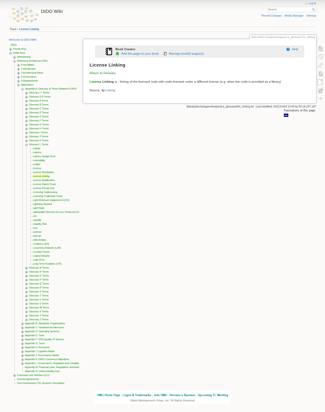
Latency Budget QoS (44, 156)
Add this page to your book (139, 53)
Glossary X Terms (39, 311)
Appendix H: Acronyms (37, 347)
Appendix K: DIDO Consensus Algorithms (47, 359)
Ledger (36, 164)
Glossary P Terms (39, 279)
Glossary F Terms (39, 120)
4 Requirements (29, 80)
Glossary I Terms (38, 132)
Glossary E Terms (39, 116)
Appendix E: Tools (34, 335)
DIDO (14, 45)
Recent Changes (272, 15)
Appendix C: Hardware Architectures (44, 327)
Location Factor (41, 251)
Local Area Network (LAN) (47, 247)
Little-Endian (39, 239)
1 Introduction (28, 68)
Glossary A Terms (38, 100)
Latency (37, 152)
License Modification (44, 180)
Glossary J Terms (38, 136)
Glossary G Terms (39, 124)
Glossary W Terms (39, 307)
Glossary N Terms (39, 271)
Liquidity (37, 220)
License (37, 168)
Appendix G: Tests (35, 343)
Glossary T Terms (39, 295)
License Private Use (44, 188)
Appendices (27, 84)
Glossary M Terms (39, 267)
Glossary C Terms (39, 108)
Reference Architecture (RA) (32, 60)
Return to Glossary (103, 73)
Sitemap (311, 15)
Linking (110, 90)
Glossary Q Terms (39, 283)
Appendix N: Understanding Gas (42, 371)
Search (314, 9)
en (286, 115)
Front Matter (27, 64)
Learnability (39, 160)
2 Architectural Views (32, 72)
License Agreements (28, 379)
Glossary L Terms (38, 144)
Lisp (35, 228)
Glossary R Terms (39, 287)
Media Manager (294, 15)
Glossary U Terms (39, 299)
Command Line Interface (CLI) (33, 375)
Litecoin (37, 236)
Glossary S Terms (39, 291)
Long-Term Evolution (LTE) (47, 263)
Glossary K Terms (39, 140)
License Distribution (43, 172)
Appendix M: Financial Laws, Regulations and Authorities (55, 367)
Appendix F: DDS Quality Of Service (44, 339)
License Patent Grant (44, 184)
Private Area (19, 49)
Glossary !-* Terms (39, 92)
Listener (37, 232)
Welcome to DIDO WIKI (22, 39)
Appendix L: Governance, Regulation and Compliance (53, 363)
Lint (35, 216)
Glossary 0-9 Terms (40, 96)
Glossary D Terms (39, 112)
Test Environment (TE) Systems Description (40, 383)
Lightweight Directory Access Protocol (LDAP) (57, 212)
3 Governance (28, 76)
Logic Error (39, 259)
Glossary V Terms (39, 303)
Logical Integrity (41, 255)
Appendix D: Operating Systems (42, 331)
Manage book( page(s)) (185, 53)
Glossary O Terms (39, 275)
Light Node (38, 208)
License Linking (29, 29)
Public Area (19, 53)
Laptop (36, 148)
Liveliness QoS (41, 243)
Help (294, 49)
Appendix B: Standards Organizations (45, 323)
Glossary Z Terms (39, 319)
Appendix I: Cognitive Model (40, 351)
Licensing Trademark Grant (48, 196)
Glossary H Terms (39, 128)
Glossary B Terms (39, 104)
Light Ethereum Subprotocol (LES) (51, 200)
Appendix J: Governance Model (42, 355)
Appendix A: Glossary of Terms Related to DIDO (51, 88)
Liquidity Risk (40, 224)
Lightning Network (42, 204)
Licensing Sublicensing (45, 192)
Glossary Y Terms (39, 315)
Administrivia (24, 56)
